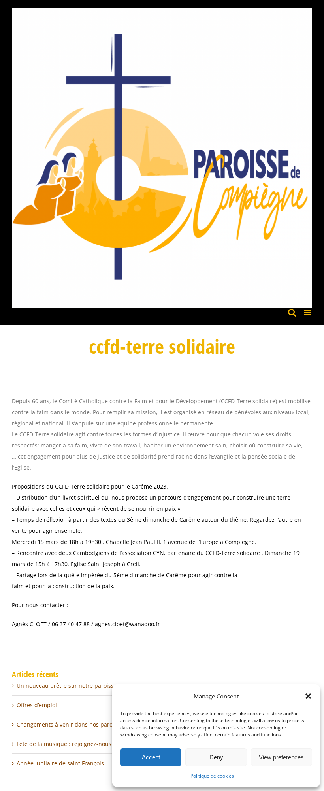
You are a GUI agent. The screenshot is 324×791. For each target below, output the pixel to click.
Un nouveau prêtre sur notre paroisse (67, 685)
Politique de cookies (212, 775)
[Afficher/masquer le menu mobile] (308, 312)
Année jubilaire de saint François (60, 763)
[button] (308, 696)
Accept (151, 757)
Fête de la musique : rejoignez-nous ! (66, 744)
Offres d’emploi (37, 705)
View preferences (281, 757)
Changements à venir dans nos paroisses (71, 724)
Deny (216, 757)
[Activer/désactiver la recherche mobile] (292, 312)
